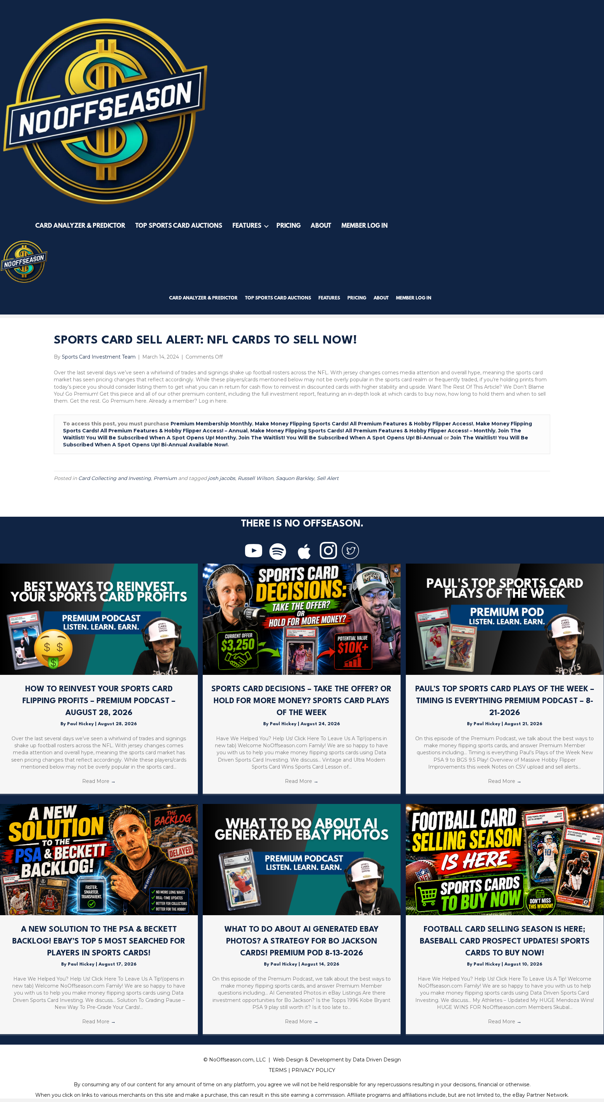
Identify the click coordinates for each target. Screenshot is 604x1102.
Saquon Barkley (295, 478)
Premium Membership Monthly (211, 424)
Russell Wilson (255, 478)
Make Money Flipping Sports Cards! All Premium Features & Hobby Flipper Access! (364, 424)
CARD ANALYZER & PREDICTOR (80, 226)
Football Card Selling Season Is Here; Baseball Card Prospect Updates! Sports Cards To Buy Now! (505, 941)
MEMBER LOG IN (364, 226)
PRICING (288, 226)
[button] (266, 226)
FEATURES (246, 226)
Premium (165, 478)
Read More (99, 781)
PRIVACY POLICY (313, 1070)
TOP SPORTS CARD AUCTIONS (178, 226)
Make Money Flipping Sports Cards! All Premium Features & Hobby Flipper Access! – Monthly (372, 431)
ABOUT (321, 226)
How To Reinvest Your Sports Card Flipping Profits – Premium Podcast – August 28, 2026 (98, 700)
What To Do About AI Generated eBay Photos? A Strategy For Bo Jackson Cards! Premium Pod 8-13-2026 (301, 941)
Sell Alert (328, 478)
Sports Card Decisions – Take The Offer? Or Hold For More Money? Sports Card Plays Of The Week (301, 700)
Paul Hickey (81, 724)
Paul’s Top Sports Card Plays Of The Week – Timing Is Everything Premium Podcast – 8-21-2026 (504, 700)
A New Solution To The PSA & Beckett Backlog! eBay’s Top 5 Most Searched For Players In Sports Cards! (98, 941)
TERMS (278, 1070)
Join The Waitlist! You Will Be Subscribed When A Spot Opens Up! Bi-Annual (340, 438)
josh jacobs (221, 478)
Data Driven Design (377, 1060)
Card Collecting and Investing (114, 478)
